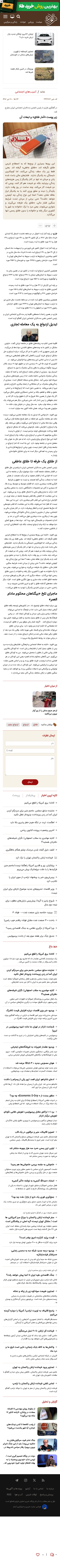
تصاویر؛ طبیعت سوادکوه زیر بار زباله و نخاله (33, 1291)
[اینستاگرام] (25, 1480)
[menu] (5, 16)
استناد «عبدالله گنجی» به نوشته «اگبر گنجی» (33, 1181)
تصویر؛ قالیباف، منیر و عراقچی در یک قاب (34, 1132)
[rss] (43, 1480)
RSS (9, 1495)
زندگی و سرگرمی (11, 22)
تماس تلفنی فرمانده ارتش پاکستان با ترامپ (33, 1384)
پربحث (16, 795)
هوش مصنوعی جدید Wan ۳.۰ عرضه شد (34, 1063)
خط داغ (53, 947)
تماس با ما (38, 1489)
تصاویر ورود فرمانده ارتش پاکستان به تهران (33, 1367)
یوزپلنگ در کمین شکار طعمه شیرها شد (21, 70)
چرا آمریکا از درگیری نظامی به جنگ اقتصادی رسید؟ (30, 928)
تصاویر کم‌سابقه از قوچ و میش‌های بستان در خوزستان (21, 53)
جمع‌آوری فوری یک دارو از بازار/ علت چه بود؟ (33, 1197)
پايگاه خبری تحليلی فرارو (24, 1501)
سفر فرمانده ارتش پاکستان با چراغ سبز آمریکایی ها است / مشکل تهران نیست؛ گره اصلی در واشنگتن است (31, 1219)
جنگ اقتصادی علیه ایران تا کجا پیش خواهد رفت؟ (30, 1275)
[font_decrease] (40, 225)
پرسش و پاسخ (46, 1495)
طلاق (35, 725)
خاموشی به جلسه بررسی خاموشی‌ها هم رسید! (32, 1165)
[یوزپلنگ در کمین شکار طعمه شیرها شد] (44, 73)
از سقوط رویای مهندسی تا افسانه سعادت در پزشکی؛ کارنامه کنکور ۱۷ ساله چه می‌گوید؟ (20, 1412)
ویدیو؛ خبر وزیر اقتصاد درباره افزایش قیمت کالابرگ (30, 1011)
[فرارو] (50, 19)
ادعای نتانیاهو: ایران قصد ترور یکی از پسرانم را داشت (29, 1079)
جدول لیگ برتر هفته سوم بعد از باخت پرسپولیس (31, 936)
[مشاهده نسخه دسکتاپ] (12, 17)
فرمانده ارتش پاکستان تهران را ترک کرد (34, 858)
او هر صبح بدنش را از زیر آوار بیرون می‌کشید (44, 712)
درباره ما (50, 1489)
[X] (34, 1480)
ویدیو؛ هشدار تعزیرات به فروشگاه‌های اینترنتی (32, 1047)
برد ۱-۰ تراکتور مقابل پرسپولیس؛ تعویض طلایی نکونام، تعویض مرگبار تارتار (30, 1114)
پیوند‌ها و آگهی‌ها (14, 1489)
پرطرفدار (30, 795)
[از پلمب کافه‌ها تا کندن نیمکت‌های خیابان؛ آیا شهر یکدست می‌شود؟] (47, 1429)
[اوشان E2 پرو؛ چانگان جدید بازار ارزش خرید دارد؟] (44, 39)
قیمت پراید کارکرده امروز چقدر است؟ (36, 1238)
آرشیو (27, 1489)
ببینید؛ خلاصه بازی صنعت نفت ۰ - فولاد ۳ (33, 913)
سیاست (39, 22)
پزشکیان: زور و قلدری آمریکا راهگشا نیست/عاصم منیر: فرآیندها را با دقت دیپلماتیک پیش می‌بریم (30, 868)
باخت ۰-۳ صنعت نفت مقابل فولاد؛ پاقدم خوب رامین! (29, 920)
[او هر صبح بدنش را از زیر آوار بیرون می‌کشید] (44, 699)
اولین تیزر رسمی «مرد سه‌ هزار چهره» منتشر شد (31, 1148)
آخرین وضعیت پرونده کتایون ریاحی (37, 830)
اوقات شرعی (31, 1495)
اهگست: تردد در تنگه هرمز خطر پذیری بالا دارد (32, 823)
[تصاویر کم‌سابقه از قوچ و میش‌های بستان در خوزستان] (44, 56)
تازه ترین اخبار (49, 795)
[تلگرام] (17, 1480)
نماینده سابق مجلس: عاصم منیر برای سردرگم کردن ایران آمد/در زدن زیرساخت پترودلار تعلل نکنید (32, 813)
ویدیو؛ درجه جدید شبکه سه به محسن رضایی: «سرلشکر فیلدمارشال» (34, 1253)
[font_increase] (54, 225)
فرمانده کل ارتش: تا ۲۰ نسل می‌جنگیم (36, 1331)
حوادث (23, 22)
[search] (18, 16)
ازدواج (26, 725)
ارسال (30, 782)
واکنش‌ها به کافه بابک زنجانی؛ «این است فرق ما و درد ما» (31, 1349)
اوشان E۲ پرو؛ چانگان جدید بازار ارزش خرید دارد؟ (20, 36)
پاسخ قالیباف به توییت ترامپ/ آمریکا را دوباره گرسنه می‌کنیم (30, 1313)
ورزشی (31, 22)
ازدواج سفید (13, 725)
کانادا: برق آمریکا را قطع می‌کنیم (39, 803)
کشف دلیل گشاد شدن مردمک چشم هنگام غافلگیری (30, 850)
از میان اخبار (51, 686)
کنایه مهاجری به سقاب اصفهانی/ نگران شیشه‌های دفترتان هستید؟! (32, 992)
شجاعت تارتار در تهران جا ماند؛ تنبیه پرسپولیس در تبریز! (31, 1029)
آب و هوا (19, 1495)
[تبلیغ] (30, 6)
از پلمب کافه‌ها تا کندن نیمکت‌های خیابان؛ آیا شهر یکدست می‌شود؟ (21, 1426)
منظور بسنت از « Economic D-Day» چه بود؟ (32, 1096)
